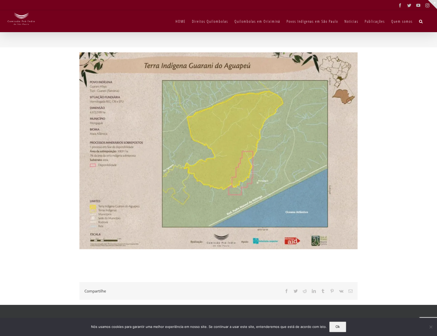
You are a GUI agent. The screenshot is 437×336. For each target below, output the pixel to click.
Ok (338, 327)
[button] (421, 21)
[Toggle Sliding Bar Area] (432, 4)
